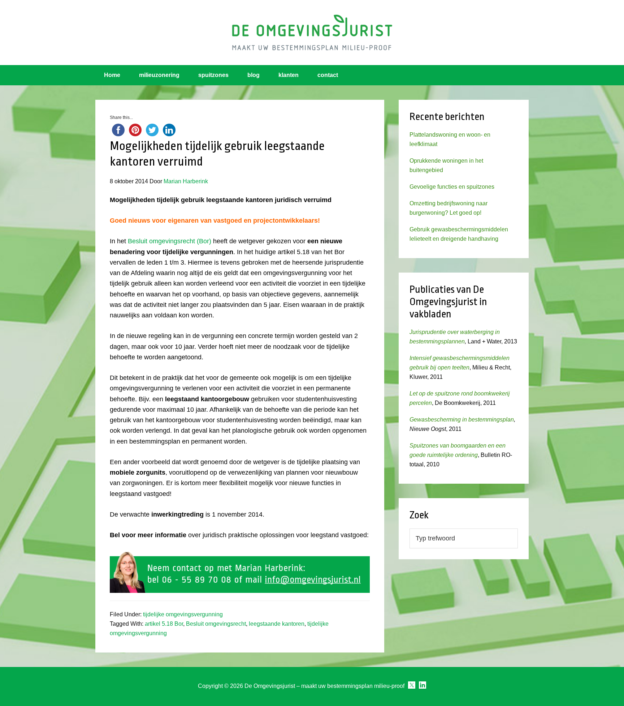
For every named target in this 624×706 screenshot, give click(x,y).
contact (327, 75)
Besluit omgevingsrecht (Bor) (169, 241)
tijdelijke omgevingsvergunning (183, 614)
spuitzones (213, 75)
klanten (288, 75)
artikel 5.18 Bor (164, 624)
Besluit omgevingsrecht (216, 624)
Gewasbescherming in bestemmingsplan (462, 419)
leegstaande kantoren (276, 624)
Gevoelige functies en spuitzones (452, 187)
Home (112, 75)
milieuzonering (159, 75)
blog (253, 75)
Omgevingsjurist (312, 32)
